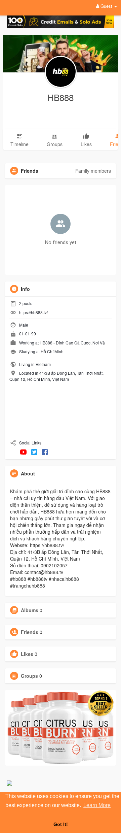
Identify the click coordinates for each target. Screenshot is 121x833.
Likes (27, 654)
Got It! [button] (60, 824)
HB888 (60, 97)
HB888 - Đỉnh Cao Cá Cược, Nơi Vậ (72, 342)
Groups (29, 675)
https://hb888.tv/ (33, 312)
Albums (29, 610)
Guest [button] (106, 6)
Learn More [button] (97, 805)
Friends (29, 632)
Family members (93, 170)
